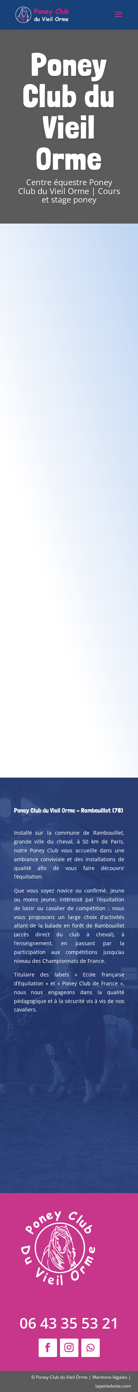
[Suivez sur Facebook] (48, 1348)
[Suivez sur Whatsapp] (90, 1348)
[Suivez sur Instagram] (69, 1348)
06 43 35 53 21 (69, 1323)
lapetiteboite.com (113, 1386)
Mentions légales (109, 1377)
